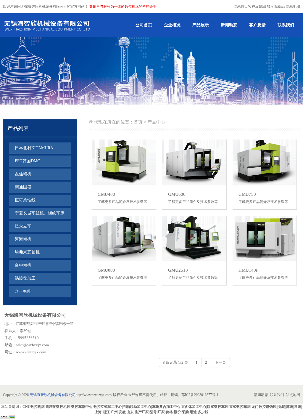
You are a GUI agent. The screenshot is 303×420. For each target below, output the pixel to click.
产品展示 (200, 25)
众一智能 (23, 291)
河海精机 (23, 239)
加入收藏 (273, 6)
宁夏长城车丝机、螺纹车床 (40, 213)
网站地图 (292, 6)
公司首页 (144, 25)
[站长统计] (7, 417)
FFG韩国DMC (27, 161)
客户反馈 (255, 6)
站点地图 (293, 395)
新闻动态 (229, 25)
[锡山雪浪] (47, 25)
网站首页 (241, 6)
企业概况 (172, 25)
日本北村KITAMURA (34, 148)
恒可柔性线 (25, 200)
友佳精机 (23, 174)
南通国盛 (23, 187)
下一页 (220, 362)
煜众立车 (23, 226)
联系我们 (286, 25)
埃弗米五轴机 (27, 252)
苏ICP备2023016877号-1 (199, 395)
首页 (138, 122)
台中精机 (23, 265)
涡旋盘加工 (25, 278)
